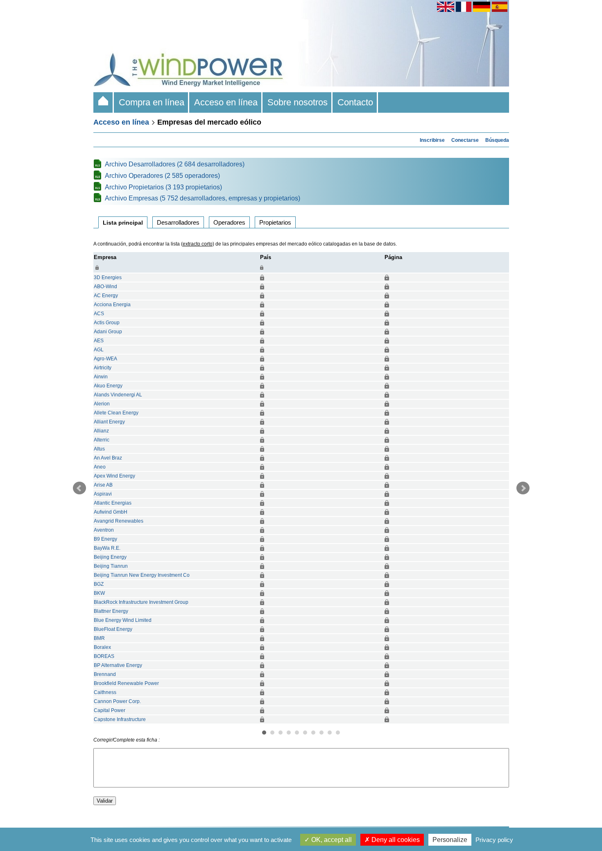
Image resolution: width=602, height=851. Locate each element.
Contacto (355, 102)
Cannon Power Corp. (117, 701)
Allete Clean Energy (116, 413)
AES (99, 341)
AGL (99, 350)
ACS (99, 313)
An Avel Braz (108, 458)
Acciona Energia (112, 304)
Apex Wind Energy (114, 476)
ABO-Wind (105, 286)
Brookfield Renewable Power (126, 683)
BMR (99, 638)
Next (523, 488)
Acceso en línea (226, 102)
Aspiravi (103, 494)
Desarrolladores (178, 222)
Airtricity (102, 368)
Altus (99, 449)
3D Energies (108, 277)
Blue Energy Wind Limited (123, 620)
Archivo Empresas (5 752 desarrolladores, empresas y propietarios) (202, 198)
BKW (99, 593)
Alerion (102, 404)
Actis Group (107, 322)
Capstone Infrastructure (120, 719)
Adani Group (108, 331)
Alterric (101, 440)
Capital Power (109, 710)
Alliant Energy (109, 422)
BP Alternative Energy (118, 665)
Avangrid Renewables (118, 521)
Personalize (449, 839)
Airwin (101, 377)
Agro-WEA (105, 359)
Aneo (100, 467)
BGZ (99, 584)
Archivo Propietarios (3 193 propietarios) (163, 187)
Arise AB (103, 485)
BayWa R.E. (107, 548)
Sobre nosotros (298, 102)
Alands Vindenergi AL (118, 395)
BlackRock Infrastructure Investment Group (141, 602)
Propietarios (275, 222)
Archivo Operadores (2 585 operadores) (162, 175)
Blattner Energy (111, 611)
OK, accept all (331, 839)
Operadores (229, 222)
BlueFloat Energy (113, 629)
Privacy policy (494, 839)
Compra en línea (151, 102)
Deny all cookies (395, 839)
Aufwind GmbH (110, 512)
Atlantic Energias (112, 503)
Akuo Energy (108, 386)
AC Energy (106, 295)
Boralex (102, 647)
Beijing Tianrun (111, 566)
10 (338, 732)
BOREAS (104, 656)
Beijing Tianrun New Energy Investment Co (142, 575)
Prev (79, 488)
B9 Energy (105, 539)
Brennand (105, 674)
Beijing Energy (110, 557)
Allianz (101, 431)
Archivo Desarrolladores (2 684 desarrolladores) (174, 164)
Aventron (104, 530)
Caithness (105, 692)
